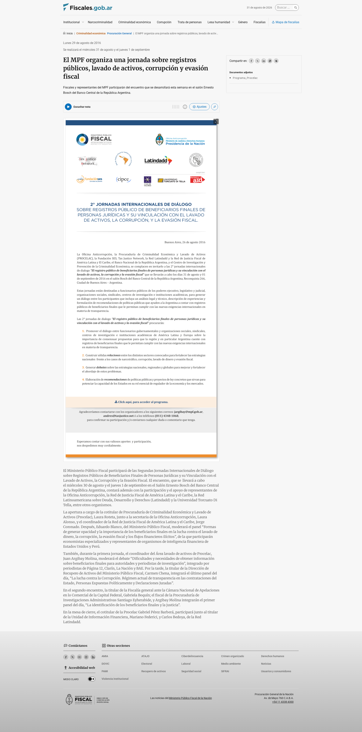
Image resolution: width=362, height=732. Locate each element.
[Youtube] (79, 657)
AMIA (105, 656)
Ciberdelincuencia (192, 656)
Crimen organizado (232, 656)
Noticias (266, 663)
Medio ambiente (231, 663)
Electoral (146, 663)
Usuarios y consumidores (276, 671)
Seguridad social (191, 671)
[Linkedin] (93, 657)
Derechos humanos (272, 656)
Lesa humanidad (219, 22)
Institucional (71, 22)
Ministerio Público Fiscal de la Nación (190, 698)
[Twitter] (72, 657)
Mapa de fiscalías (287, 22)
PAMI (105, 671)
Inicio (70, 33)
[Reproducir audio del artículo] (68, 106)
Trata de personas (190, 22)
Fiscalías (259, 22)
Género (243, 22)
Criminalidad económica (134, 22)
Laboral (186, 663)
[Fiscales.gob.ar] (87, 7)
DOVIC (105, 663)
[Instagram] (86, 657)
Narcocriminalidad (100, 22)
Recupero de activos (153, 671)
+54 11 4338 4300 (283, 701)
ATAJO (145, 656)
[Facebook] (65, 657)
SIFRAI (225, 671)
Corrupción (164, 22)
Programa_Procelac (245, 77)
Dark (91, 680)
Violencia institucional (115, 678)
